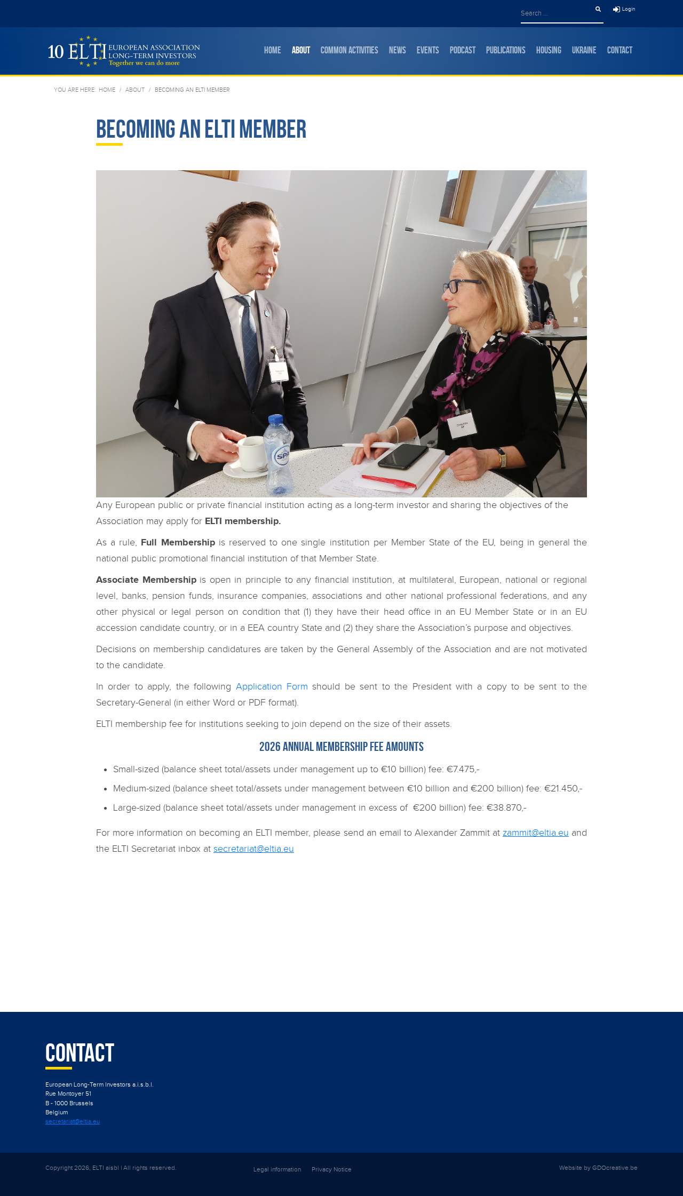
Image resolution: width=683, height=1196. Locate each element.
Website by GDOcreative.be (598, 1167)
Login (628, 9)
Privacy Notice (332, 1169)
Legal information (277, 1169)
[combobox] (557, 13)
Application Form (272, 686)
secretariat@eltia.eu (253, 848)
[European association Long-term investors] (122, 51)
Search (598, 9)
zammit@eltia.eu (536, 832)
